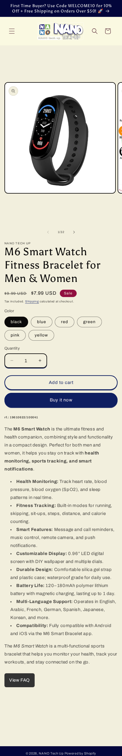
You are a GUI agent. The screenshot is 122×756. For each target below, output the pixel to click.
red (64, 322)
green (89, 322)
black (16, 322)
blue (41, 322)
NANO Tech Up (51, 753)
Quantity (12, 348)
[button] (11, 31)
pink (15, 335)
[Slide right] (74, 232)
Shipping (32, 301)
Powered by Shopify (81, 753)
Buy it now (61, 400)
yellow (41, 335)
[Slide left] (47, 232)
